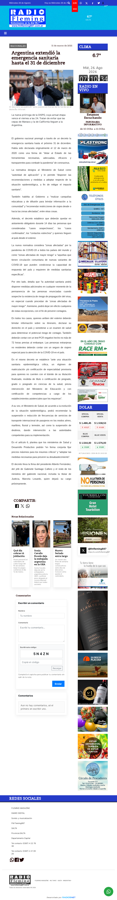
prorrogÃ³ (57, 39)
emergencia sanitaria (84, 39)
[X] (86, 3)
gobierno (25, 39)
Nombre (21, 611)
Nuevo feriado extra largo (61, 553)
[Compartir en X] (22, 506)
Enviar (58, 683)
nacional (40, 39)
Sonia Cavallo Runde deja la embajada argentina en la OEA (41, 557)
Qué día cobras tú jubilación (19, 553)
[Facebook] (92, 3)
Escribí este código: (28, 647)
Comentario (23, 623)
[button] (69, 3)
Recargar (57, 668)
